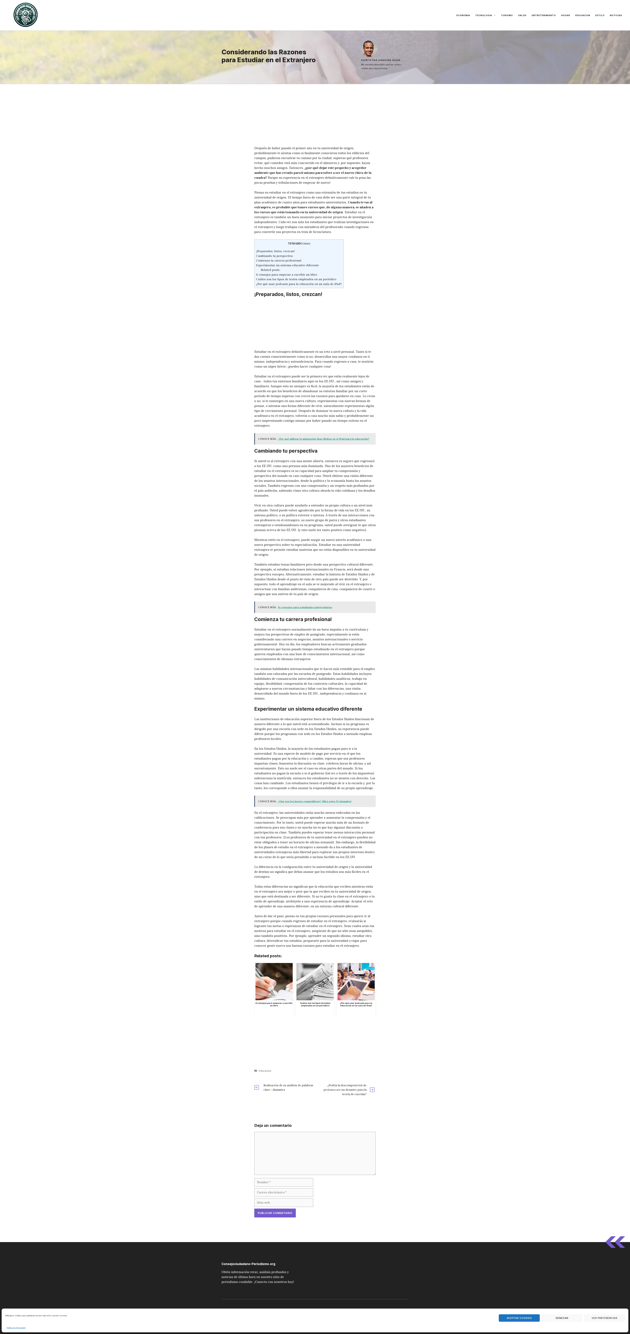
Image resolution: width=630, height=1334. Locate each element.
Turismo (507, 15)
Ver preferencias (605, 1318)
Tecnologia (483, 15)
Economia (463, 15)
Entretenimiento (544, 15)
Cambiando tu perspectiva (274, 256)
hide (306, 243)
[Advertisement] (315, 108)
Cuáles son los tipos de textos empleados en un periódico (296, 279)
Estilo (600, 15)
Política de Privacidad (16, 1328)
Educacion (582, 15)
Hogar (565, 15)
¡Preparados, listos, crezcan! (275, 251)
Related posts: (270, 270)
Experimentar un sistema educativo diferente (287, 265)
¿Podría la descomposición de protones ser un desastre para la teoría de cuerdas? (345, 1089)
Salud (522, 15)
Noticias (616, 15)
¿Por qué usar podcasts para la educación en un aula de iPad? (299, 284)
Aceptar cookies (519, 1318)
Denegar (562, 1318)
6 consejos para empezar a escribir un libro (286, 275)
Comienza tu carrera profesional (278, 260)
